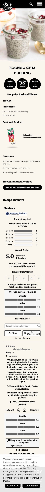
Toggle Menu (39, 4)
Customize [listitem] (12, 485)
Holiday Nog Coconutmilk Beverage (32, 136)
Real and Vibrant (28, 94)
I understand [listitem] (31, 485)
